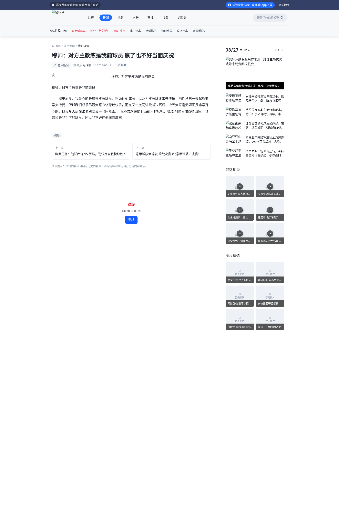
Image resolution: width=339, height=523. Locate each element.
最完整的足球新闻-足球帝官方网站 (77, 5)
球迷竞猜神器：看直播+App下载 (252, 5)
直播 (150, 17)
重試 (131, 220)
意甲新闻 (69, 46)
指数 (121, 17)
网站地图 (284, 5)
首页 (91, 17)
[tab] (91, 18)
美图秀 (182, 17)
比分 (135, 17)
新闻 (106, 17)
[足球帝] (66, 17)
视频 (165, 17)
